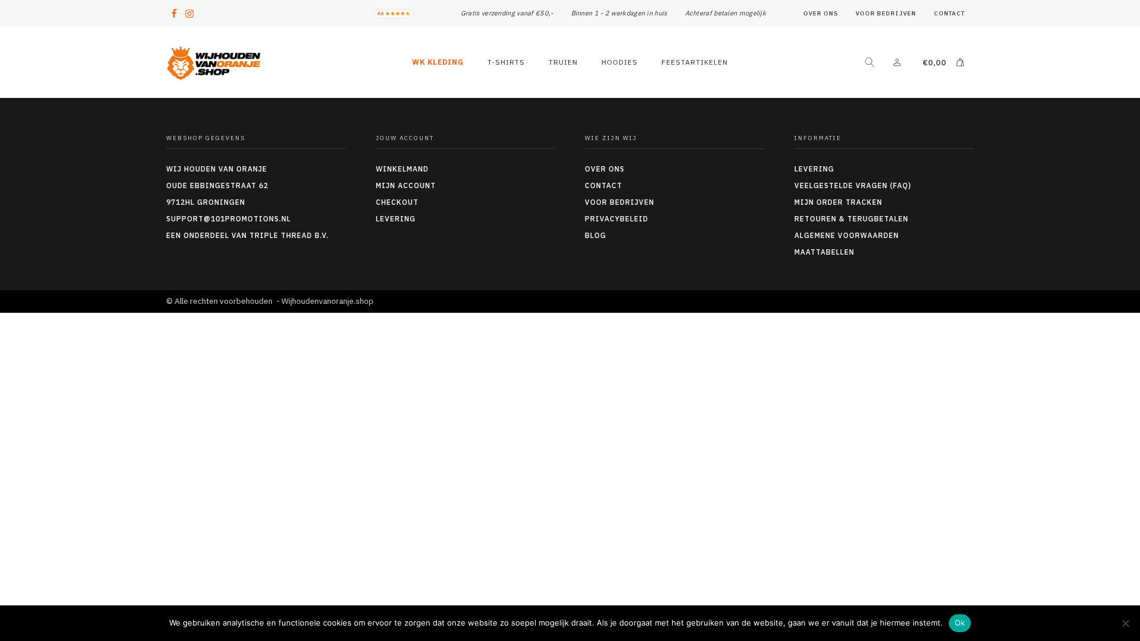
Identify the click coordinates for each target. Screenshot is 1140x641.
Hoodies (619, 62)
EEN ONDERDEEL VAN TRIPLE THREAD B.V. (248, 235)
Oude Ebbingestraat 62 (217, 185)
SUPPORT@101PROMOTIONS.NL (228, 218)
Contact (949, 13)
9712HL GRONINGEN (205, 202)
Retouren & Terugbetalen (851, 218)
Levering (396, 218)
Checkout (397, 202)
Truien (563, 62)
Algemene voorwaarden (846, 235)
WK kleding (438, 62)
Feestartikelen (694, 62)
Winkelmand (402, 168)
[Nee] (1125, 623)
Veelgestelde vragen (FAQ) (852, 185)
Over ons (820, 13)
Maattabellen (824, 251)
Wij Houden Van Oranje (216, 168)
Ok (960, 622)
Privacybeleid (616, 218)
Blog (595, 235)
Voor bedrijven (886, 13)
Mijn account (406, 185)
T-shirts (506, 62)
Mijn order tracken (838, 202)
